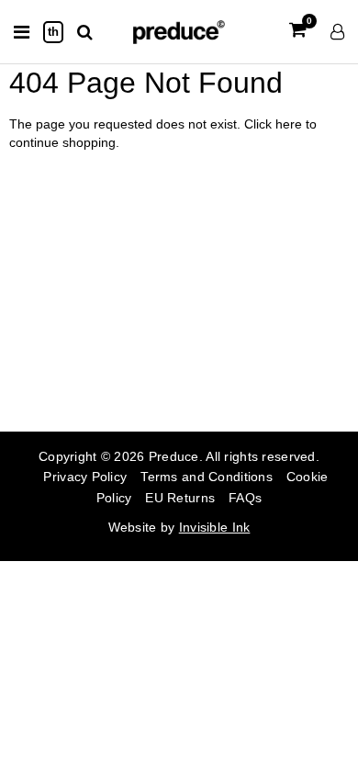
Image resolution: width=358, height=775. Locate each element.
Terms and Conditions (206, 476)
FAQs (245, 497)
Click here (275, 124)
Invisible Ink (215, 527)
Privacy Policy (85, 476)
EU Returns (180, 497)
